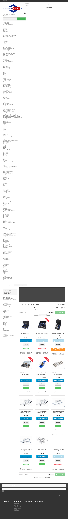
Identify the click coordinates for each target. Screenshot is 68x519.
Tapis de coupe (6, 174)
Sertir (4, 227)
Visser (4, 211)
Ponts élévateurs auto (7, 106)
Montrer (36, 307)
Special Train (5, 240)
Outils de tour (5, 134)
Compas (4, 193)
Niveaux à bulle (6, 195)
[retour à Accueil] (4, 285)
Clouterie (4, 324)
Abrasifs (4, 133)
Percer (4, 185)
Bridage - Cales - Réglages (8, 36)
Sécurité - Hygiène (6, 331)
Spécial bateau (5, 236)
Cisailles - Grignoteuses (7, 255)
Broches (4, 137)
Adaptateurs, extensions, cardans (9, 222)
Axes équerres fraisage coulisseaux (10, 35)
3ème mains (5, 155)
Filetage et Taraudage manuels (9, 201)
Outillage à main (6, 145)
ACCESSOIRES (6, 31)
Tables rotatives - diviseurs (8, 54)
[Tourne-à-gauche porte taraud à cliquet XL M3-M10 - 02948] (26, 440)
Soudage (4, 329)
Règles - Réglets (6, 189)
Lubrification (5, 42)
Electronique (5, 269)
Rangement (5, 322)
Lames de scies (6, 142)
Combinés (5, 26)
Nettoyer (4, 146)
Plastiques (5, 265)
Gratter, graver (5, 183)
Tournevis (5, 213)
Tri (19, 307)
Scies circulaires (6, 253)
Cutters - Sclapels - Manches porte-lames (11, 164)
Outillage (4, 273)
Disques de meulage (7, 143)
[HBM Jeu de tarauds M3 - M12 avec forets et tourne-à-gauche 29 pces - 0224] (42, 364)
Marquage (5, 228)
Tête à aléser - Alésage (7, 92)
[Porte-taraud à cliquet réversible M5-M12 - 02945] (26, 402)
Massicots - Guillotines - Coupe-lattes (10, 166)
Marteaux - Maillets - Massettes (9, 210)
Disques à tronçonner (7, 141)
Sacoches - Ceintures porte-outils (9, 235)
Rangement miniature (7, 234)
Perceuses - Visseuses (7, 246)
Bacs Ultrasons (6, 325)
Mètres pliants (5, 190)
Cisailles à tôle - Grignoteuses (8, 167)
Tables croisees (6, 52)
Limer (4, 182)
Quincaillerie (5, 334)
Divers (4, 30)
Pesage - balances (6, 197)
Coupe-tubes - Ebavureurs (8, 171)
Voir (3, 230)
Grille (62, 308)
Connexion (5, 0)
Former (4, 202)
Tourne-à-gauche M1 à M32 (58, 450)
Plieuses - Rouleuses (7, 209)
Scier (4, 180)
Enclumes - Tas (6, 203)
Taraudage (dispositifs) (7, 56)
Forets (4, 128)
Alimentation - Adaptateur (7, 277)
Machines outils (6, 22)
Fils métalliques (6, 264)
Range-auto (5, 102)
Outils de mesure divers (7, 199)
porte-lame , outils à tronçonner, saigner (10, 140)
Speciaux (4, 266)
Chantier (4, 307)
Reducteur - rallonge (6, 50)
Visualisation (5, 59)
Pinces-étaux (5, 152)
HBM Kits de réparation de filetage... (58, 334)
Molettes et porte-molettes (8, 136)
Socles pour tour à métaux (8, 24)
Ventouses (5, 160)
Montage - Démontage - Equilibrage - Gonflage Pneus (13, 114)
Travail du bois (5, 55)
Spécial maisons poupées (8, 244)
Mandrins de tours (6, 46)
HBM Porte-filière (42, 449)
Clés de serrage (6, 214)
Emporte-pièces (6, 172)
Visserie (4, 323)
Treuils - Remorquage (7, 112)
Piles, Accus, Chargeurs (7, 275)
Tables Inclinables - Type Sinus (9, 53)
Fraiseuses (5, 25)
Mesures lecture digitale (7, 198)
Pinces (4, 151)
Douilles (4, 220)
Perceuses (5, 28)
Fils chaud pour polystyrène (8, 173)
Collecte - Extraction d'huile (8, 104)
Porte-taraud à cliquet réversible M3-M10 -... (42, 412)
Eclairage (4, 38)
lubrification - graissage (7, 238)
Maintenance (5, 309)
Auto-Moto (5, 94)
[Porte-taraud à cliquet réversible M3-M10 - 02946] (42, 402)
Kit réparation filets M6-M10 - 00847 (42, 334)
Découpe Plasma (6, 330)
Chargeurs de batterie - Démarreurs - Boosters (12, 116)
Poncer (4, 179)
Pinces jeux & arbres (7, 47)
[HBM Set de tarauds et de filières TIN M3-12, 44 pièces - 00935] (26, 364)
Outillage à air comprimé (7, 316)
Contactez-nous (6, 1)
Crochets (4, 158)
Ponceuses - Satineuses (7, 248)
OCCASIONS (5, 303)
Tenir (4, 148)
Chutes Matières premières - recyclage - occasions (12, 267)
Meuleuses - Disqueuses (7, 251)
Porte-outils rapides (6, 49)
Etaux (4, 40)
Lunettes (4, 43)
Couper (4, 162)
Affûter (4, 226)
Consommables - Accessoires (8, 249)
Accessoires (5, 247)
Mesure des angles (6, 191)
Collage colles (5, 319)
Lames (4, 165)
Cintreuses (5, 207)
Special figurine (6, 241)
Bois (4, 260)
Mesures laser (5, 192)
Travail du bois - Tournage (8, 229)
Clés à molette (5, 216)
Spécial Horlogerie (6, 242)
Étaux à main (5, 156)
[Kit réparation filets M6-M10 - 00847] (42, 325)
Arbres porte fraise (6, 32)
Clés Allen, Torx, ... (6, 215)
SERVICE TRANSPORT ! (8, 297)
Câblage (4, 270)
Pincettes (4, 154)
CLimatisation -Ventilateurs (8, 298)
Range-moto (5, 96)
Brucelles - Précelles (7, 149)
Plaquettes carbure (6, 139)
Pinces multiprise (6, 153)
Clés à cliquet (5, 218)
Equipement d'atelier (7, 306)
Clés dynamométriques (7, 217)
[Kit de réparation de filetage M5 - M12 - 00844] (26, 325)
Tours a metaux (6, 23)
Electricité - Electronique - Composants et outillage (12, 117)
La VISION (5, 333)
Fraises (4, 135)
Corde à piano (5, 263)
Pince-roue (5, 97)
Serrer (4, 176)
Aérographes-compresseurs (8, 327)
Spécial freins (5, 121)
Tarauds (4, 129)
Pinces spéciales (6, 178)
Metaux (4, 261)
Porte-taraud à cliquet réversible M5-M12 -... (25, 412)
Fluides (4, 124)
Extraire (4, 232)
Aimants (4, 159)
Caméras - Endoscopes (7, 278)
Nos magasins (16, 503)
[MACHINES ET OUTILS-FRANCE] (12, 8)
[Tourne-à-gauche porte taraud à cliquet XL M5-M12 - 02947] (58, 402)
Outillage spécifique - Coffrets (8, 111)
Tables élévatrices (6, 98)
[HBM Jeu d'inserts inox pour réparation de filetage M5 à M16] (58, 364)
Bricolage (4, 337)
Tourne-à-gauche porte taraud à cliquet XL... (58, 412)
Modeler (4, 224)
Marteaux (4, 204)
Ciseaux (4, 170)
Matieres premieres (6, 259)
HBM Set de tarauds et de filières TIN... (26, 373)
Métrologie (5, 321)
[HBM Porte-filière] (42, 440)
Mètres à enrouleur (6, 187)
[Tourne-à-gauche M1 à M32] (58, 440)
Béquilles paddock (6, 100)
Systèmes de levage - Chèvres (9, 109)
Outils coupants (6, 127)
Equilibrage (5, 125)
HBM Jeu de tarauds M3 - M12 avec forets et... (42, 373)
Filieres (4, 130)
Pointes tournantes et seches (8, 48)
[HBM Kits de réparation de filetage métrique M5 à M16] (58, 325)
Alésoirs (4, 131)
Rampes (4, 99)
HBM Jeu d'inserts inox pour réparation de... (58, 373)
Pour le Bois (5, 29)
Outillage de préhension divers (8, 161)
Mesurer (4, 186)
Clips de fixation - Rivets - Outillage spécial (11, 115)
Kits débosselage (6, 108)
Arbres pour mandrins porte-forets (9, 34)
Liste (64, 308)
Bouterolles (5, 208)
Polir (4, 184)
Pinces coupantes (6, 168)
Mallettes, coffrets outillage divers (9, 233)
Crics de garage (6, 103)
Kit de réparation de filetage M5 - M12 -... (26, 334)
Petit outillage (5, 118)
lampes (4, 272)
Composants (5, 271)
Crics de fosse (5, 105)
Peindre (4, 147)
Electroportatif (5, 245)
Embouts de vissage (7, 221)
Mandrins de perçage (7, 44)
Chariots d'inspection (7, 110)
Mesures (4, 276)
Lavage (4, 123)
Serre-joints (5, 177)
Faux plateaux (5, 41)
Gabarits (4, 196)
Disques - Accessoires (7, 252)
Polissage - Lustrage (7, 122)
